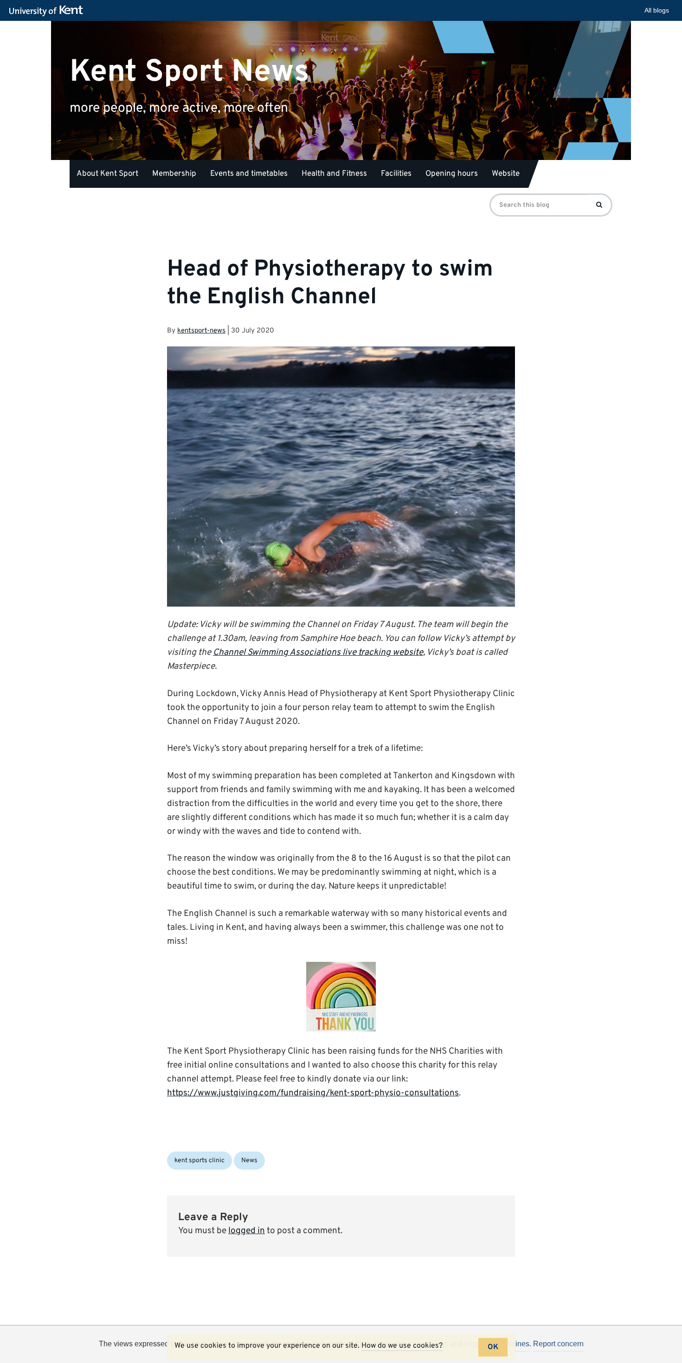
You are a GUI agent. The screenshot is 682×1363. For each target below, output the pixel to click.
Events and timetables (249, 174)
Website (506, 174)
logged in (246, 1230)
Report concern (558, 1344)
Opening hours (451, 174)
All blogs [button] (656, 10)
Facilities (396, 174)
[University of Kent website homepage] (48, 11)
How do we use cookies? (402, 1345)
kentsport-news (201, 330)
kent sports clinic (199, 1161)
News (249, 1161)
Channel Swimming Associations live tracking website (318, 652)
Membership (174, 174)
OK (493, 1347)
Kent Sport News (189, 71)
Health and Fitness (334, 174)
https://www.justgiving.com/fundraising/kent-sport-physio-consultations (313, 1093)
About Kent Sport (107, 174)
